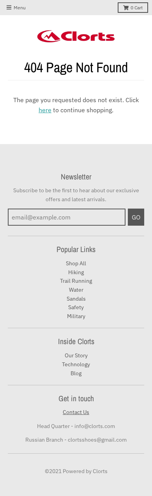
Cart (137, 7)
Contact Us (76, 412)
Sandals (76, 298)
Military (76, 316)
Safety (76, 307)
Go (136, 217)
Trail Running (76, 280)
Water (76, 289)
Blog (76, 373)
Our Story (76, 355)
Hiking (76, 272)
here (45, 110)
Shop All (76, 263)
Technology (76, 364)
